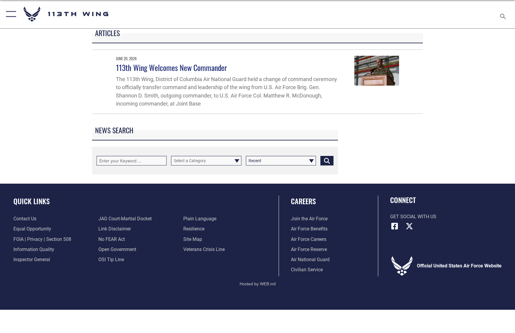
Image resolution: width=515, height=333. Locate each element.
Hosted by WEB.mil (258, 283)
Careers (303, 201)
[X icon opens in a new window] (409, 226)
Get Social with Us (413, 216)
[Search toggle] (503, 14)
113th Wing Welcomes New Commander (171, 67)
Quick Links (31, 201)
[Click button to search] (326, 160)
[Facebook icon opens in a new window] (394, 226)
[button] (9, 14)
